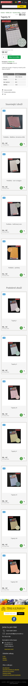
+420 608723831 (11, 631)
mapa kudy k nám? (9, 649)
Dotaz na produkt (8, 90)
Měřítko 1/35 (8, 12)
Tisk (5, 94)
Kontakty (5, 660)
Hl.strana (3, 12)
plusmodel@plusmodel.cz (14, 634)
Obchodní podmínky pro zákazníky (11, 669)
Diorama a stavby (16, 12)
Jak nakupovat (6, 668)
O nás (4, 656)
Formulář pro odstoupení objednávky (12, 675)
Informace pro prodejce (8, 671)
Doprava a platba (7, 673)
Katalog (4, 658)
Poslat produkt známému (10, 92)
